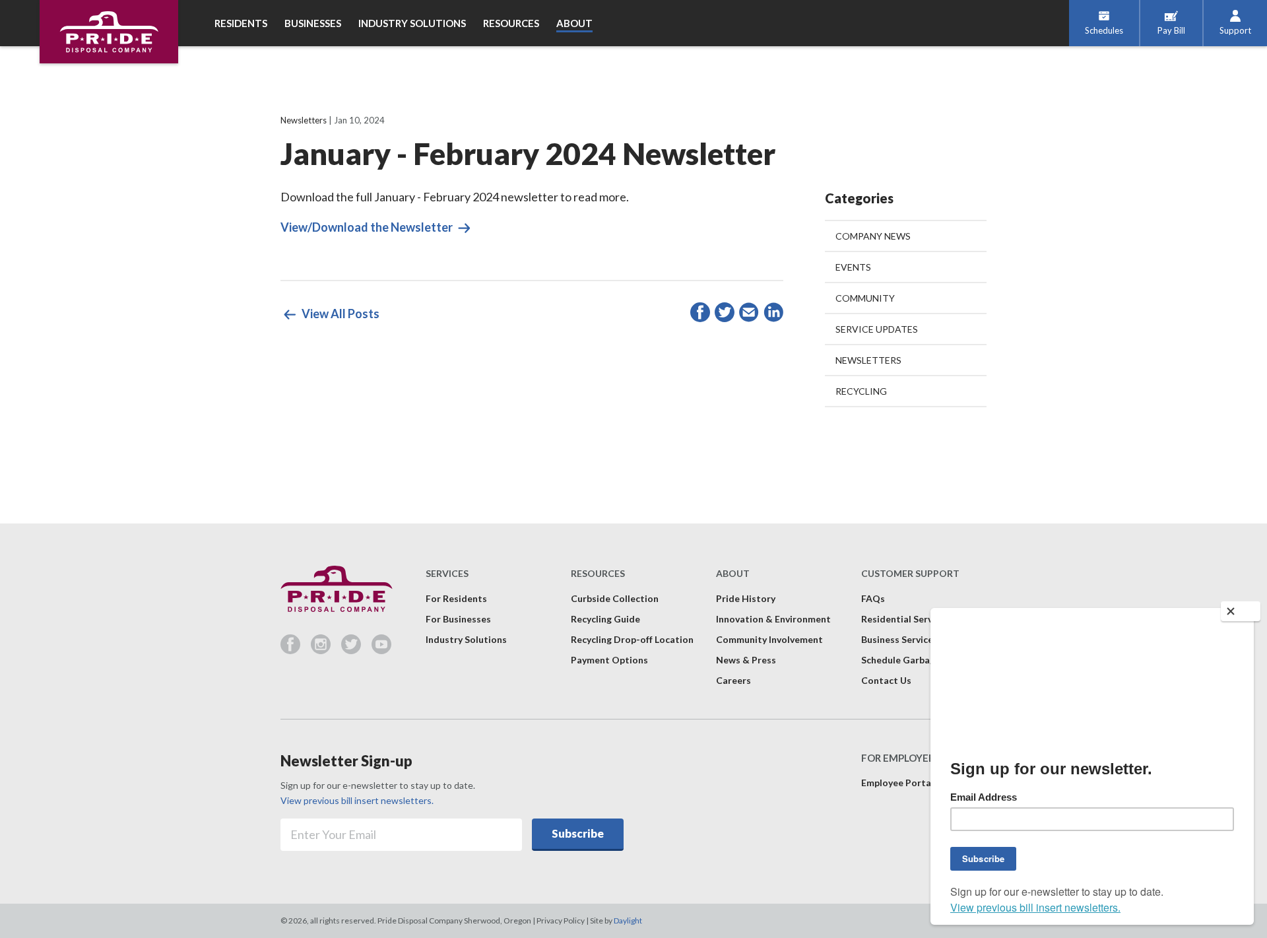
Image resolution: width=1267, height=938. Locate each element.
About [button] (574, 23)
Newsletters (303, 120)
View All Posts (339, 313)
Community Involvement (769, 639)
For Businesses (458, 618)
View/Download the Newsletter (367, 227)
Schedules (1104, 30)
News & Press (746, 659)
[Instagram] (326, 649)
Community (865, 298)
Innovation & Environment (773, 618)
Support (1235, 30)
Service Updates (876, 329)
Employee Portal (897, 782)
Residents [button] (240, 23)
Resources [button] (511, 23)
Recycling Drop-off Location (632, 639)
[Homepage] (109, 31)
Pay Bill (1171, 30)
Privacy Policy (560, 920)
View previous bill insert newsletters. (357, 800)
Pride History (745, 598)
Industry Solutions (466, 639)
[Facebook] (295, 649)
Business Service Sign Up (914, 639)
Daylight (628, 920)
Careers (733, 680)
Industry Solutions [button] (412, 23)
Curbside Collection (615, 598)
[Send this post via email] (749, 314)
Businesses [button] (312, 23)
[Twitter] (356, 649)
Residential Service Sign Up (920, 618)
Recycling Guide (605, 618)
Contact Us (886, 680)
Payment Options (609, 659)
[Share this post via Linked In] (773, 314)
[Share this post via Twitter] (724, 314)
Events (853, 267)
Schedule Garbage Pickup (916, 659)
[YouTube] (381, 649)
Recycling (861, 391)
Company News (873, 236)
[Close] (1240, 611)
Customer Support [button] (910, 573)
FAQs (873, 598)
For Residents (456, 598)
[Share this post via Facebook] (700, 314)
